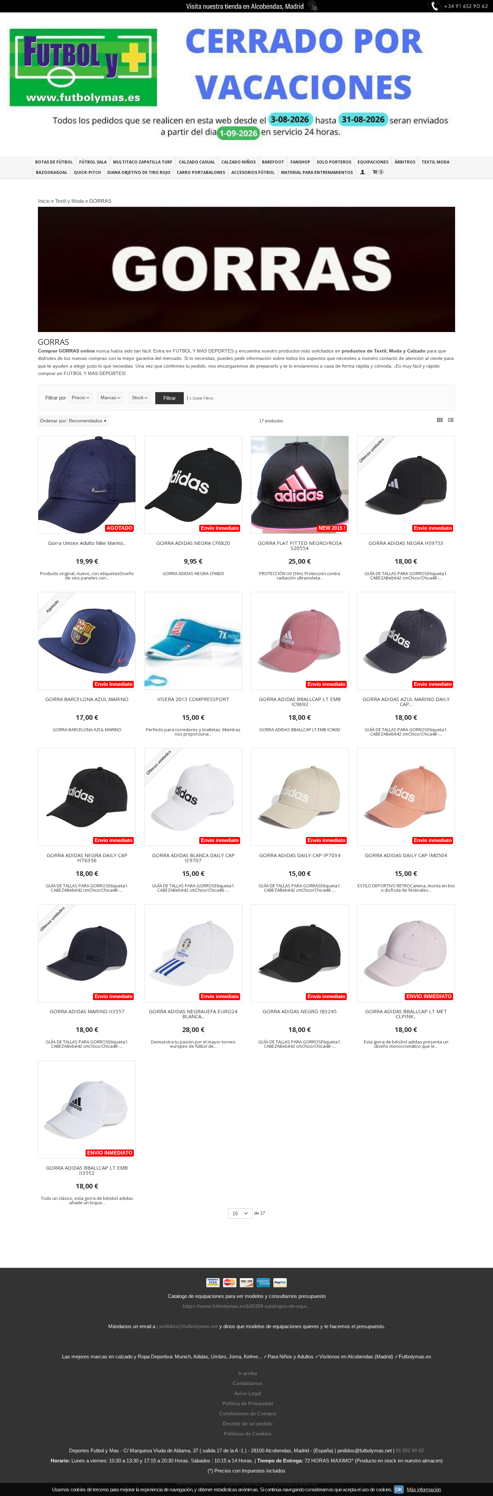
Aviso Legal (247, 1393)
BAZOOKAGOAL (51, 172)
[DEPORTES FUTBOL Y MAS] (246, 84)
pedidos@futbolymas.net (188, 1326)
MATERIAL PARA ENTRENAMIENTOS (317, 172)
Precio (78, 397)
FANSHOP (300, 162)
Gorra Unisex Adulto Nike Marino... (87, 543)
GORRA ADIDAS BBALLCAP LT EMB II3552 (87, 1170)
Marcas (108, 397)
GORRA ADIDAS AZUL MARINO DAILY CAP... (406, 701)
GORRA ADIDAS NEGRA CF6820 (193, 543)
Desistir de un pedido (248, 1424)
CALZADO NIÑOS (238, 162)
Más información (424, 1489)
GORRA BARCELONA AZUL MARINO (86, 699)
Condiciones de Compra (247, 1413)
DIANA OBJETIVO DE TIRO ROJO (138, 172)
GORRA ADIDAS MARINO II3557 (87, 1011)
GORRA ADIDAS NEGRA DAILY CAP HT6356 (87, 857)
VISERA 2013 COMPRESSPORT (193, 699)
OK (398, 1489)
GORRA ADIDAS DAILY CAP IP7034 (299, 855)
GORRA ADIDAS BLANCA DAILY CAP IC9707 (193, 857)
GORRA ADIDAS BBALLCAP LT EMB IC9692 (300, 701)
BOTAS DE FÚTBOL (54, 162)
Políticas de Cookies (247, 1434)
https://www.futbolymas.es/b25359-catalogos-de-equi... (247, 1306)
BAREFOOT (273, 162)
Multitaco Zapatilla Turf (142, 162)
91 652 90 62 (410, 1450)
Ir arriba (247, 1373)
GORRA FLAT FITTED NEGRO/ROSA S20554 (300, 545)
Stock (138, 397)
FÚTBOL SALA (93, 162)
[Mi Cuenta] (362, 172)
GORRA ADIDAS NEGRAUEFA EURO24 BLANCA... (193, 1014)
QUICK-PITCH (87, 172)
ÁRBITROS (405, 162)
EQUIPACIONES (373, 162)
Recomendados (85, 420)
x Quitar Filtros (201, 398)
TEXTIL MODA (435, 162)
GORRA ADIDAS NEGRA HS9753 (406, 543)
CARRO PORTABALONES (201, 172)
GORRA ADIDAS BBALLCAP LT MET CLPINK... (406, 1014)
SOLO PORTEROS (334, 162)
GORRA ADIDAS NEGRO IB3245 (300, 1011)
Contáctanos (248, 1383)
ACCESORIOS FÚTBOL (253, 172)
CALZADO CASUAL (197, 162)
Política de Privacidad (247, 1403)
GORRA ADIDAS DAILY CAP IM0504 (406, 855)
